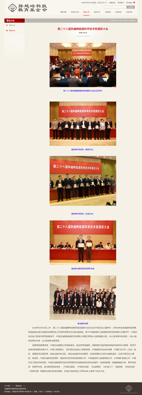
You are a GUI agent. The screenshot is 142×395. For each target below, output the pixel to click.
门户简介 (7, 386)
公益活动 (129, 12)
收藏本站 (112, 3)
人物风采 (108, 12)
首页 (120, 20)
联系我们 (121, 3)
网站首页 (63, 12)
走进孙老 (118, 12)
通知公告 (86, 12)
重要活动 (12, 30)
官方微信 (129, 3)
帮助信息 (19, 386)
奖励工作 (97, 12)
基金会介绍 (75, 12)
